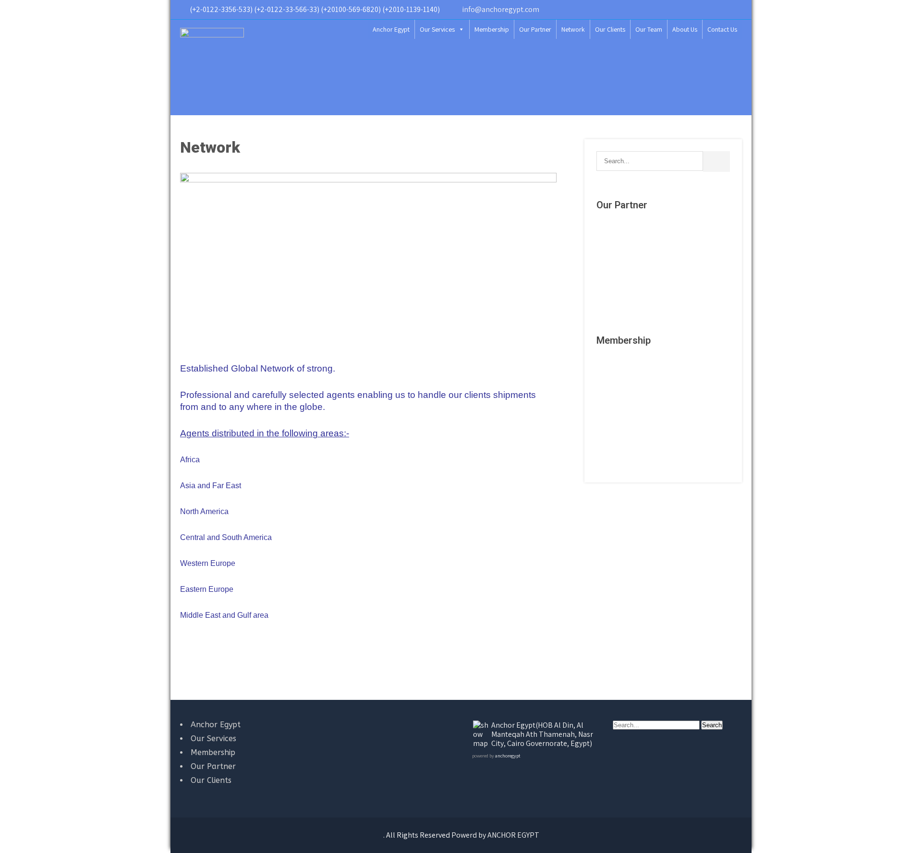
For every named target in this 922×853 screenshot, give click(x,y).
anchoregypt (507, 756)
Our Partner (535, 29)
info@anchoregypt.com (500, 9)
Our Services (437, 29)
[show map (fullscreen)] (481, 743)
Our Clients (610, 29)
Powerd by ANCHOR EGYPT (495, 835)
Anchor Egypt (391, 29)
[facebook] (735, 9)
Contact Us (722, 29)
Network (573, 29)
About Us (684, 29)
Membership (491, 29)
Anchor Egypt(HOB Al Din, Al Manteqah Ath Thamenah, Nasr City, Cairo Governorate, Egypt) (542, 734)
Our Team (648, 29)
